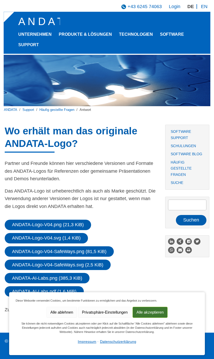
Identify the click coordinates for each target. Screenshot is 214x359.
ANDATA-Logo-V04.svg (46, 238)
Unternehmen (35, 34)
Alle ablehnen (61, 312)
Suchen (191, 220)
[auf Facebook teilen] (188, 241)
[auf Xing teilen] (180, 241)
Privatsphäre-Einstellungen (105, 312)
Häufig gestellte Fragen (56, 110)
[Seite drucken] (188, 250)
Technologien (136, 34)
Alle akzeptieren (150, 312)
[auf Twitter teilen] (197, 241)
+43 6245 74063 (145, 6)
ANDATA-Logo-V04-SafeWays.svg (57, 264)
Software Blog (186, 154)
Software (172, 34)
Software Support (181, 134)
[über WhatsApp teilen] (171, 250)
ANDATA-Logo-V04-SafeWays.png (59, 251)
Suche (177, 183)
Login (174, 6)
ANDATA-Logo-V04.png (48, 224)
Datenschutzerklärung (118, 341)
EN (204, 6)
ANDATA (10, 110)
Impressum (87, 341)
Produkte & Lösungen (85, 34)
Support (28, 44)
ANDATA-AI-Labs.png (47, 278)
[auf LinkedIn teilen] (171, 241)
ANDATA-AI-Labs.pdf (44, 291)
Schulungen (183, 146)
